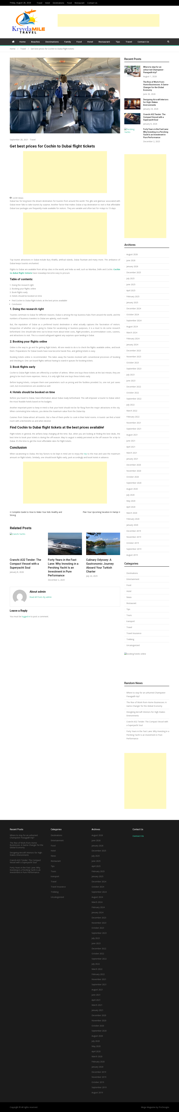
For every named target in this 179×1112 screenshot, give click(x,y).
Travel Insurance (133, 633)
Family (67, 41)
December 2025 (133, 272)
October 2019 (132, 543)
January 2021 (132, 458)
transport (130, 621)
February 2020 (132, 519)
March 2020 (131, 513)
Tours (129, 615)
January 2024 (132, 344)
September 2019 (133, 549)
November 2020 (133, 470)
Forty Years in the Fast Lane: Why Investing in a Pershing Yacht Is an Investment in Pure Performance (27, 567)
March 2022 (131, 410)
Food (69, 3)
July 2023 (130, 374)
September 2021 (133, 428)
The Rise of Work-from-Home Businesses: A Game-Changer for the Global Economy (146, 704)
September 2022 (133, 398)
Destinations (58, 3)
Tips (118, 41)
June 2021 (130, 440)
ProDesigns (164, 1107)
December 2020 (133, 464)
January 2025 (132, 302)
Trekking (130, 639)
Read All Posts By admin (41, 597)
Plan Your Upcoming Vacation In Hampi (100, 512)
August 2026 (132, 254)
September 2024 (133, 320)
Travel (39, 3)
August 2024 (132, 326)
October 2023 (132, 362)
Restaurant (79, 3)
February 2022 (132, 416)
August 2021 (132, 434)
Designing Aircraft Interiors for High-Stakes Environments (155, 102)
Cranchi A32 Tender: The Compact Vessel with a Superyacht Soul (154, 117)
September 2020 (133, 482)
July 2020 (130, 495)
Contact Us (92, 3)
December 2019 (133, 531)
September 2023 (133, 368)
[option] (29, 557)
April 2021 (130, 446)
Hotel (47, 3)
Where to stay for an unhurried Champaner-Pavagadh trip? (102, 563)
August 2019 (132, 555)
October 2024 (132, 314)
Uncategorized (133, 645)
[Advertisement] (108, 20)
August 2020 (132, 488)
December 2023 (133, 350)
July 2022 (130, 404)
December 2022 (133, 386)
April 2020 (130, 507)
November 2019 (133, 537)
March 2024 (131, 332)
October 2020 (132, 476)
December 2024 (133, 308)
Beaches (35, 41)
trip (85, 453)
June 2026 (130, 260)
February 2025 (132, 296)
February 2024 (132, 338)
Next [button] (118, 558)
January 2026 (132, 266)
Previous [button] (11, 558)
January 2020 (132, 525)
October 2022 (132, 392)
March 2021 (131, 452)
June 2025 (130, 284)
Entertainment (132, 579)
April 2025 (130, 290)
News (129, 597)
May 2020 (130, 501)
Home (22, 41)
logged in (26, 616)
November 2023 (133, 356)
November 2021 (133, 422)
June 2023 (130, 380)
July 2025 (130, 278)
